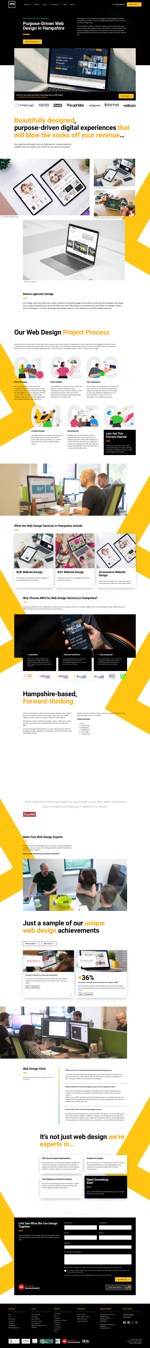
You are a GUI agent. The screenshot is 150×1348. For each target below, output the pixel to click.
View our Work (30, 944)
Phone (101, 1233)
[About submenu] (76, 4)
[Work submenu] (48, 4)
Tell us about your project (72, 1252)
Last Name (103, 1223)
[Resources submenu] (60, 4)
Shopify (99, 344)
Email (66, 1233)
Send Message (122, 1279)
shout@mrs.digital (128, 1314)
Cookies (139, 1343)
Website (67, 1243)
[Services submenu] (31, 4)
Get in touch (125, 96)
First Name (68, 1223)
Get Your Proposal (31, 42)
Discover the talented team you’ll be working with (41, 853)
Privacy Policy (89, 1275)
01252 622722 (127, 1317)
